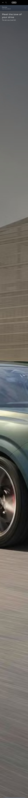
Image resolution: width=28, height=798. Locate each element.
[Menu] (3, 2)
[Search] (6, 2)
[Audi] (14, 2)
